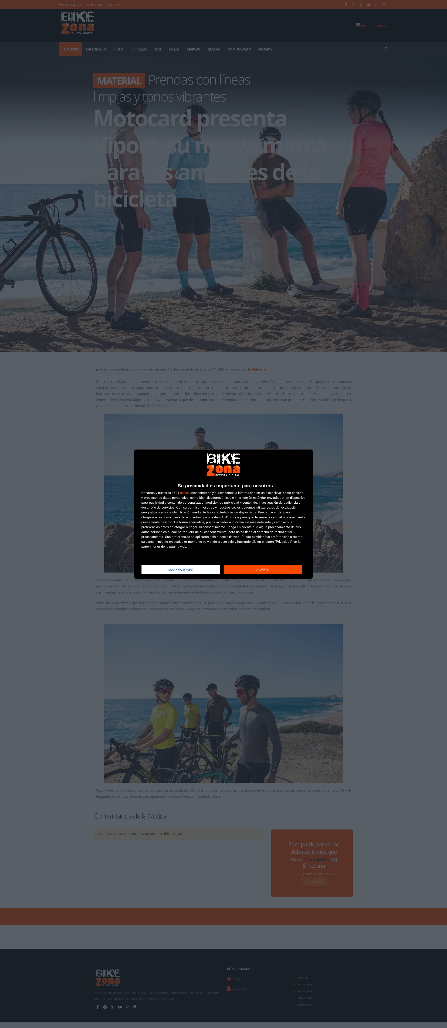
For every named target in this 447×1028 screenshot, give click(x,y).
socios (185, 492)
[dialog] (223, 514)
